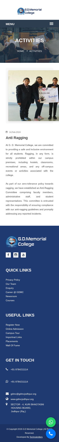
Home (20, 51)
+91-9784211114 (19, 369)
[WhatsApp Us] (51, 422)
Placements (12, 341)
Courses (10, 300)
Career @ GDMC (15, 292)
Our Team (11, 284)
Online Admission (15, 329)
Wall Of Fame (13, 345)
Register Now (13, 324)
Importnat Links (14, 337)
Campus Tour (13, 333)
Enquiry (10, 288)
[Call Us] (51, 434)
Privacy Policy (13, 279)
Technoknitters (36, 437)
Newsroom (11, 296)
